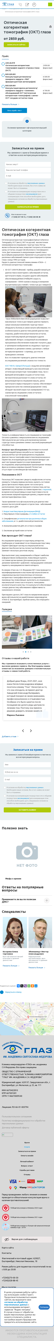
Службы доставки (27, 1170)
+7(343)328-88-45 (20, 8)
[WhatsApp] (28, 985)
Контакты (6, 1253)
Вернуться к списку (13, 992)
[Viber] (25, 985)
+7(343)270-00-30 (20, 4)
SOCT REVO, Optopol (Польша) (17, 366)
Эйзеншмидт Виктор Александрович (38, 953)
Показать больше (9, 104)
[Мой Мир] (35, 985)
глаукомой (47, 490)
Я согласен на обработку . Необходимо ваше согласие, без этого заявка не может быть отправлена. (26, 185)
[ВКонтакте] (18, 985)
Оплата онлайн (27, 1155)
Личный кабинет (27, 1161)
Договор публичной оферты (15, 1127)
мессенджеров (31, 194)
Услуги (27, 1147)
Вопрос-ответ (27, 1166)
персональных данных (36, 183)
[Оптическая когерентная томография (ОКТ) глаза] (27, 632)
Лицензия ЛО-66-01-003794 (15, 1107)
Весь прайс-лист (14, 110)
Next (31, 730)
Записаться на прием (27, 1151)
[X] (21, 985)
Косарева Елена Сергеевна (10, 953)
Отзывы (27, 1174)
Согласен (44, 1307)
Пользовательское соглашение (17, 1116)
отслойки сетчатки (37, 514)
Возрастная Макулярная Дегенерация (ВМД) (22, 511)
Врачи (27, 1142)
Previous (23, 730)
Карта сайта (8, 1248)
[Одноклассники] (32, 985)
